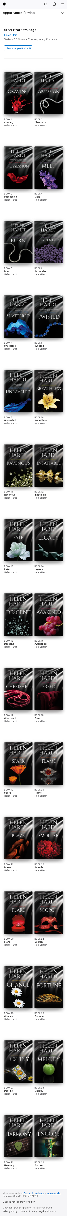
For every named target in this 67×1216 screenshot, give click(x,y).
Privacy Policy (10, 1211)
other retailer (54, 1193)
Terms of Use (28, 1211)
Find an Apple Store (34, 1193)
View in (17, 48)
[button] (45, 4)
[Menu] (62, 4)
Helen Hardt (11, 35)
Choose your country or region (19, 1202)
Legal (41, 1211)
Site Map (51, 1211)
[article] (18, 106)
